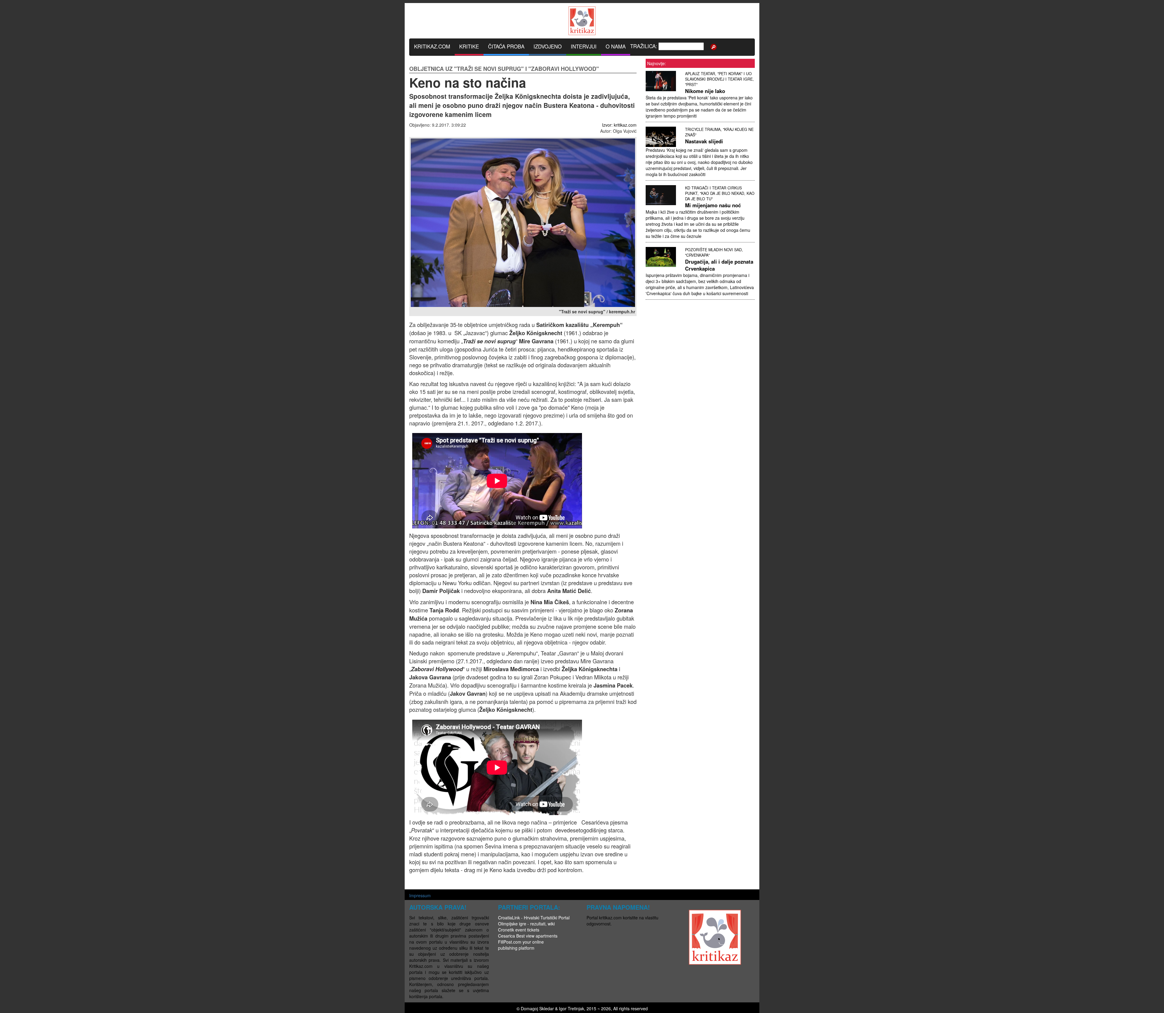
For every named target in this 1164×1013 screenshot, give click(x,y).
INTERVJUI (584, 46)
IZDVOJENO (548, 46)
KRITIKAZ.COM (432, 46)
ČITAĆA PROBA (506, 46)
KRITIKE (469, 46)
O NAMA (616, 46)
